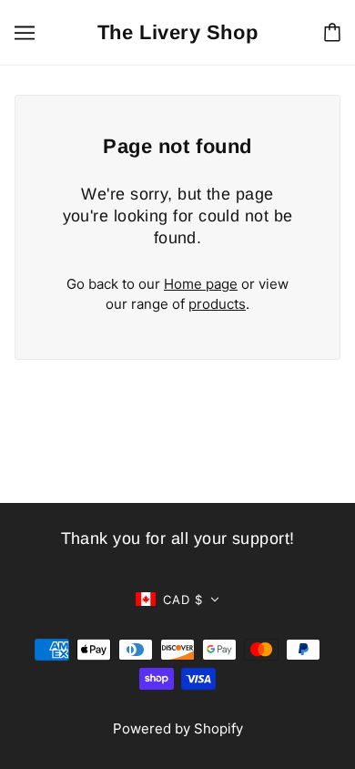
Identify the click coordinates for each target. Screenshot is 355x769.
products (217, 304)
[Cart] (332, 32)
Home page (201, 283)
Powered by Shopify (178, 728)
